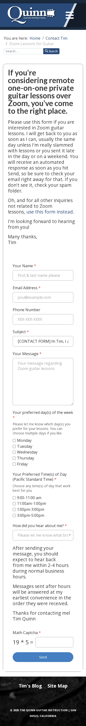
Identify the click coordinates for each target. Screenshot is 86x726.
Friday (22, 464)
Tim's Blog (30, 686)
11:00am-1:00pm (31, 503)
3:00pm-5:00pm (30, 515)
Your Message (27, 353)
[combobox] (23, 51)
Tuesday (24, 446)
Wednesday (27, 452)
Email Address (27, 287)
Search (53, 51)
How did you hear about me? (40, 525)
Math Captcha (27, 632)
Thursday (25, 458)
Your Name (24, 265)
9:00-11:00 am (29, 497)
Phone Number (26, 309)
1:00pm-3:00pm (30, 509)
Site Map (58, 686)
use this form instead (49, 211)
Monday (24, 440)
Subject (21, 331)
